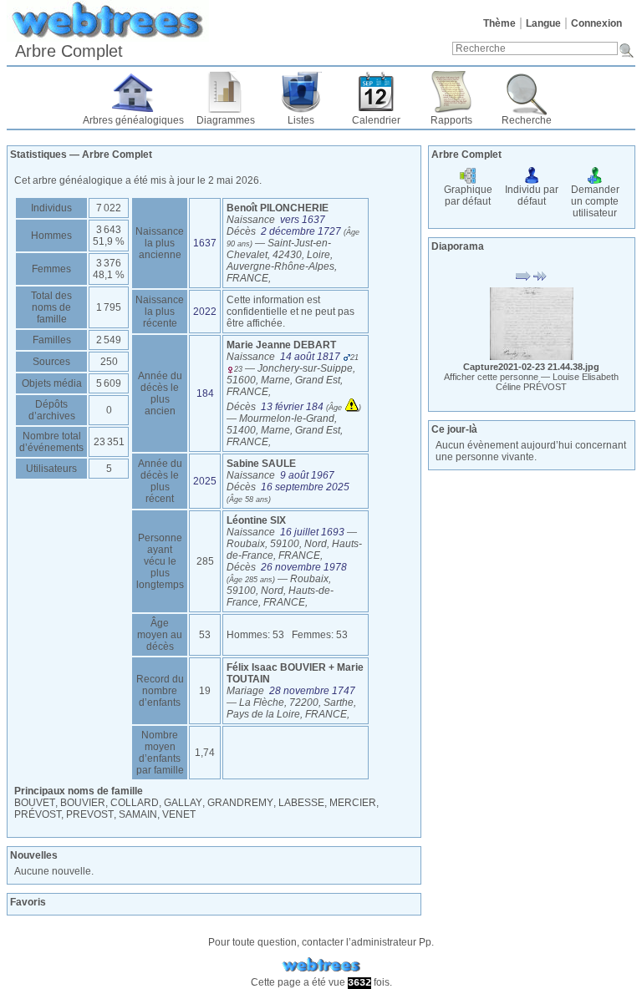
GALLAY (183, 803)
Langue (543, 23)
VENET (179, 814)
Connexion (596, 23)
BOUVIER (82, 803)
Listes (301, 120)
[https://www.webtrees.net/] (321, 965)
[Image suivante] (540, 276)
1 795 (108, 307)
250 (109, 362)
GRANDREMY (240, 803)
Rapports (451, 120)
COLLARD (134, 803)
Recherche (527, 120)
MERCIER (352, 803)
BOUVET (34, 803)
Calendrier (376, 120)
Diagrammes (225, 120)
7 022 (108, 208)
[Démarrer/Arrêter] (523, 276)
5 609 (108, 383)
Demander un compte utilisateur (595, 201)
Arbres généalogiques (133, 120)
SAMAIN (138, 814)
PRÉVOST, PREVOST (64, 814)
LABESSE (301, 803)
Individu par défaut (531, 195)
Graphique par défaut (468, 195)
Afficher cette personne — (531, 382)
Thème (499, 23)
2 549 (108, 340)
